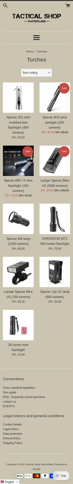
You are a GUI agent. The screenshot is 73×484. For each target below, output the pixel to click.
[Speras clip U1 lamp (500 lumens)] (55, 272)
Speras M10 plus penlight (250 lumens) (54, 122)
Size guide (9, 392)
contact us (9, 401)
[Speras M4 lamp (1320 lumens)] (18, 219)
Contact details (12, 424)
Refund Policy (12, 438)
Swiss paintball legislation (19, 387)
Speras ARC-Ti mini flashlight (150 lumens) (18, 185)
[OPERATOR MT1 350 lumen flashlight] (55, 219)
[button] (9, 482)
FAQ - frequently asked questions (24, 397)
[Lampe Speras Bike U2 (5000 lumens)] (55, 161)
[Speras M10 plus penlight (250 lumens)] (55, 97)
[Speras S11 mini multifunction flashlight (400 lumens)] (18, 97)
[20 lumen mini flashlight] (18, 325)
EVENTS (9, 406)
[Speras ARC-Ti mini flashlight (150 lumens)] (18, 161)
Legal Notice (11, 429)
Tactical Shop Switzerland (39, 464)
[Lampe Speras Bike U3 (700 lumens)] (18, 272)
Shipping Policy (12, 443)
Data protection (12, 433)
